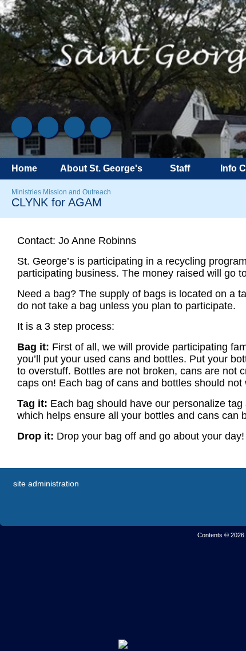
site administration (46, 483)
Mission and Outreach (77, 192)
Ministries (26, 192)
